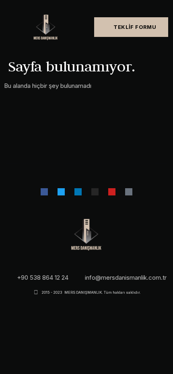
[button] (4, 26)
